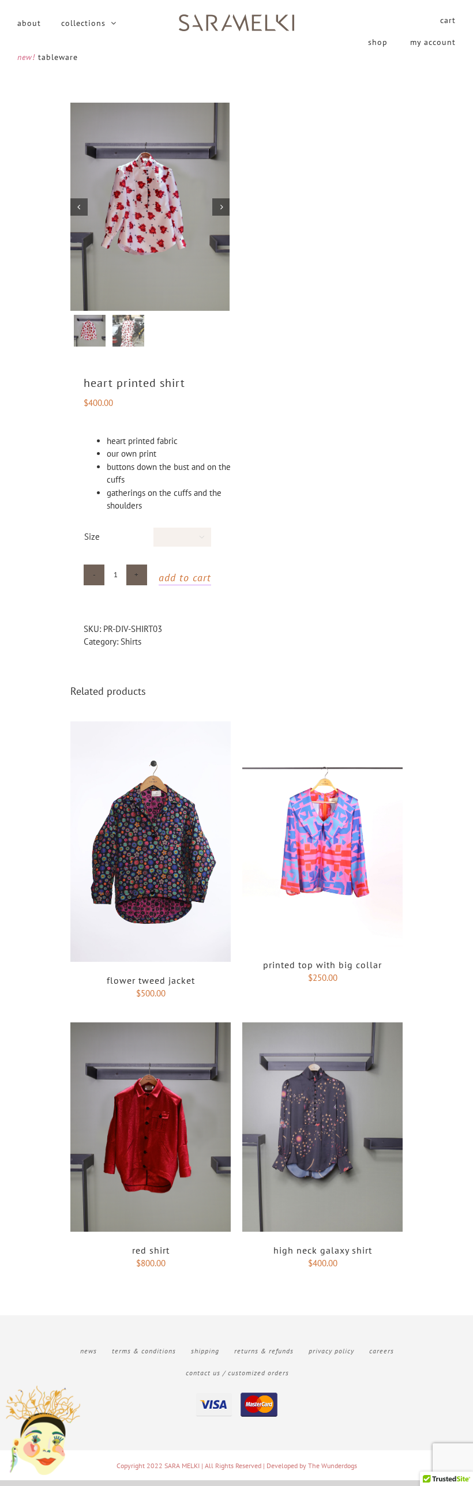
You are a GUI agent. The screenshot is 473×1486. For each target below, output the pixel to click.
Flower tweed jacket (151, 980)
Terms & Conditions (144, 1350)
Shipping (205, 1350)
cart (448, 20)
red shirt (151, 1250)
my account (433, 42)
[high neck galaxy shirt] (322, 1028)
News (88, 1350)
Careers (381, 1350)
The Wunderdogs (332, 1465)
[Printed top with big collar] (322, 727)
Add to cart (185, 577)
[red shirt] (150, 1028)
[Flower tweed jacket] (150, 727)
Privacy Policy (331, 1350)
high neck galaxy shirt (322, 1250)
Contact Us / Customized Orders (237, 1372)
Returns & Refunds (264, 1350)
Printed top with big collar (322, 964)
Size (92, 536)
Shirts (131, 641)
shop (378, 42)
